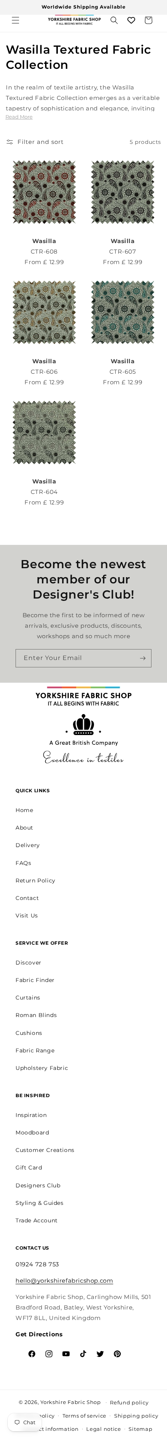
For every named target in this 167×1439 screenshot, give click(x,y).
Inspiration (31, 1115)
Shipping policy (136, 1416)
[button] (15, 20)
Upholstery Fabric (42, 1067)
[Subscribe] (142, 658)
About (24, 827)
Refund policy (129, 1402)
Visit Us (27, 915)
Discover (29, 962)
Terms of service (84, 1416)
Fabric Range (35, 1050)
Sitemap (140, 1429)
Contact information (50, 1429)
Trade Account (37, 1220)
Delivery (28, 845)
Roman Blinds (36, 1015)
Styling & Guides (40, 1202)
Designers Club (38, 1185)
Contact (27, 898)
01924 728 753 (37, 1264)
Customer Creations (45, 1150)
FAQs (23, 863)
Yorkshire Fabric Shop (70, 1402)
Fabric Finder (35, 980)
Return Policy (36, 880)
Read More (19, 117)
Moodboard (32, 1132)
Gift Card (29, 1167)
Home (24, 810)
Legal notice (103, 1429)
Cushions (29, 1032)
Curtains (28, 997)
